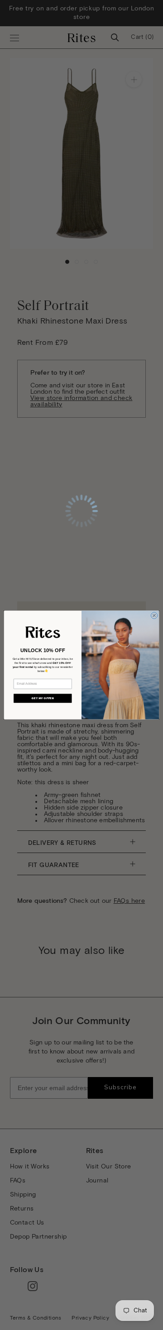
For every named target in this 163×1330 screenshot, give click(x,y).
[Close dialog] (154, 615)
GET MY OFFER (42, 698)
